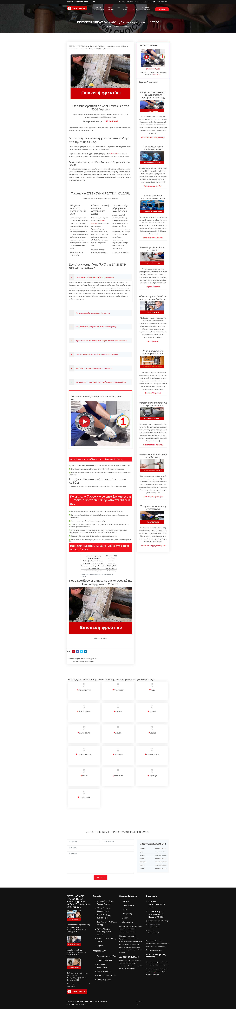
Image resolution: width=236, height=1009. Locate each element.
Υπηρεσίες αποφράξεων (146, 8)
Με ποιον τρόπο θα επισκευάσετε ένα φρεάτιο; (93, 313)
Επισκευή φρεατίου (104, 960)
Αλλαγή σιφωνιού (104, 979)
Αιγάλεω (118, 711)
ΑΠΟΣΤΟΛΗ (100, 877)
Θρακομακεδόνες (84, 754)
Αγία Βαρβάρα (84, 711)
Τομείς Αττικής (135, 8)
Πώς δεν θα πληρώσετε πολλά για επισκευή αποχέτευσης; (97, 354)
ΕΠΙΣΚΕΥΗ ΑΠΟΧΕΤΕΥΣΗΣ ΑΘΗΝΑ (77, 2)
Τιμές (118, 7)
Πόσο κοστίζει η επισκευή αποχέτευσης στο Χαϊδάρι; (95, 277)
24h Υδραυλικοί (153, 341)
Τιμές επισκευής (139, 2)
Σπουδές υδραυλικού (74, 950)
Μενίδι (84, 776)
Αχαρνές (152, 711)
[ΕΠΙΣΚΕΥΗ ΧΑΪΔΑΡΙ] (153, 58)
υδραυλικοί (113, 154)
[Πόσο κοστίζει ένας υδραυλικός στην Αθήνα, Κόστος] (74, 915)
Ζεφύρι (153, 733)
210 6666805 (100, 492)
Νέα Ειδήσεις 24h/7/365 (126, 2)
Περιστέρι (153, 776)
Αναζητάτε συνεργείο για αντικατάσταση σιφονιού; (94, 368)
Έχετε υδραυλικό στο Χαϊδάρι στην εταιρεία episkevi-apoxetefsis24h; (101, 340)
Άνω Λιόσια (118, 690)
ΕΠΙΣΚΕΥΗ (157, 74)
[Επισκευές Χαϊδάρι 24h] (100, 423)
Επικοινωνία (148, 2)
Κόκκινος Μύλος (152, 754)
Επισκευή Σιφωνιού (153, 393)
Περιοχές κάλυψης (126, 8)
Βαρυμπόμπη (84, 733)
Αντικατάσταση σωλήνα (153, 496)
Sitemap (139, 1001)
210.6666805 (162, 9)
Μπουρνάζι (118, 776)
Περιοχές (126, 918)
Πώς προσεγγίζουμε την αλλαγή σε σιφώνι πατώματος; (96, 327)
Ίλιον (152, 690)
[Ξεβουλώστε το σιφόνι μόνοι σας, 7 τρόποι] (74, 964)
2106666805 (164, 2)
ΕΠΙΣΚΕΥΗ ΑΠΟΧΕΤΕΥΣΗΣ (99, 8)
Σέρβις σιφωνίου (103, 971)
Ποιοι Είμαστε (111, 8)
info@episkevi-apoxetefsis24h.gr (158, 921)
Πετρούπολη (84, 797)
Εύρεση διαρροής (153, 286)
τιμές (127, 932)
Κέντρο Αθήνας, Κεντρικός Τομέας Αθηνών (104, 932)
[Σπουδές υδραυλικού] (74, 941)
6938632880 (153, 932)
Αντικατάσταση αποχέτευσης (153, 137)
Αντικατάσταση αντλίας (153, 186)
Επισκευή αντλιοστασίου (153, 238)
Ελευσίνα (119, 733)
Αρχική (126, 901)
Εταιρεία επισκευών (127, 936)
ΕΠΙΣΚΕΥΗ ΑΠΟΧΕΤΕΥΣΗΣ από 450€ (89, 1001)
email (157, 2)
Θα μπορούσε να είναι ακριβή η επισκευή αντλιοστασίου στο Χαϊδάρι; (101, 382)
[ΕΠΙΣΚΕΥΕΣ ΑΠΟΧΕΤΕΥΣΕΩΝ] (77, 991)
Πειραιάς (100, 945)
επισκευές (132, 950)
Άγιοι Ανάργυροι (84, 690)
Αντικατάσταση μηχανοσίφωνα (153, 545)
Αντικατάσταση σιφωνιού (153, 445)
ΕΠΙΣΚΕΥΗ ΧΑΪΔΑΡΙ (153, 69)
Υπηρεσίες (127, 913)
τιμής (154, 972)
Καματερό (118, 754)
